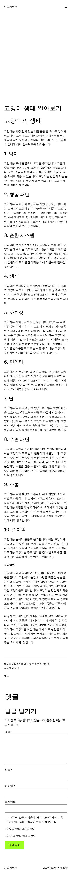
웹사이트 (10, 801)
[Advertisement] (36, 62)
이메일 (10, 786)
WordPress (49, 868)
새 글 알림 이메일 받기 (23, 835)
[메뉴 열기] (66, 7)
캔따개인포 (10, 6)
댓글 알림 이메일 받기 (22, 828)
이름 (8, 770)
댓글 (8, 731)
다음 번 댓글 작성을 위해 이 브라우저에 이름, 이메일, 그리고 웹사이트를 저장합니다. (36, 819)
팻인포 (46, 664)
